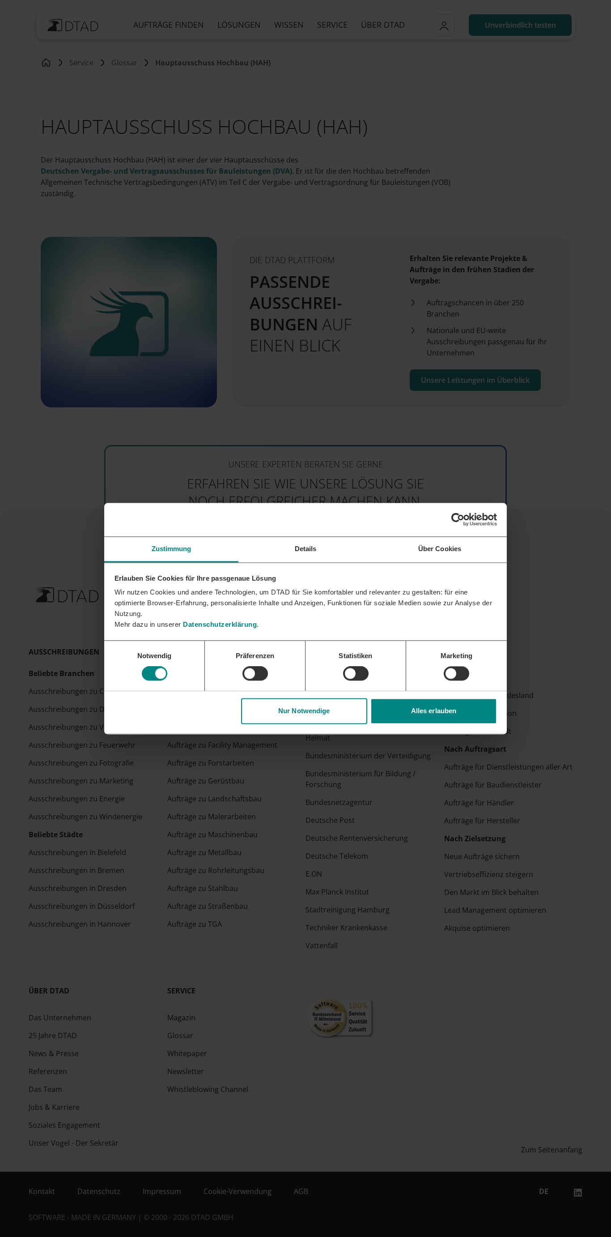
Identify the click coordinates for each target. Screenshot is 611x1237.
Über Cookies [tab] (439, 548)
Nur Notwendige (304, 711)
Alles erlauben (433, 711)
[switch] (255, 673)
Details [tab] (306, 548)
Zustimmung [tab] (171, 548)
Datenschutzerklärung (220, 624)
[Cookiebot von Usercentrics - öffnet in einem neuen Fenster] (458, 519)
